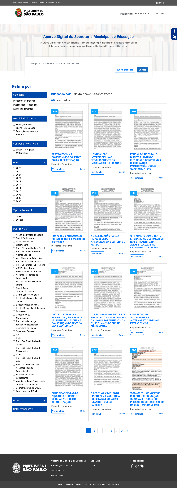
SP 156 (58, 2)
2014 (18, 184)
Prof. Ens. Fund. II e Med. (28, 251)
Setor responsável (23, 408)
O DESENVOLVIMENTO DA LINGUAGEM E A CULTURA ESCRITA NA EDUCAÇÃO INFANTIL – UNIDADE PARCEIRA (105, 399)
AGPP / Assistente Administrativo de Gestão (28, 270)
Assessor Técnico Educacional (24, 370)
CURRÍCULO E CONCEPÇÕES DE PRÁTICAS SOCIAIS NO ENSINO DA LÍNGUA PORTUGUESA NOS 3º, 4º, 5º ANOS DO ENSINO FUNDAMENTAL (108, 320)
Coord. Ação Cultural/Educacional (26, 290)
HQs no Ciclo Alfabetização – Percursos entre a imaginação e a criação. (68, 239)
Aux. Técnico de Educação (29, 258)
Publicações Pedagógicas (26, 105)
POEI (18, 354)
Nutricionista (22, 318)
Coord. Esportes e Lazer (27, 294)
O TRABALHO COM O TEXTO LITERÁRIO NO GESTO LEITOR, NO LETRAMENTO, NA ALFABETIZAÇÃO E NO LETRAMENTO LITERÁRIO (147, 242)
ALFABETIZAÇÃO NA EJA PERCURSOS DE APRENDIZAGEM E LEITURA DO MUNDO (108, 240)
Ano (15, 162)
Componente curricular (26, 143)
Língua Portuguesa (25, 149)
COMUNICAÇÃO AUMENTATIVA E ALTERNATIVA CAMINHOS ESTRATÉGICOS (144, 319)
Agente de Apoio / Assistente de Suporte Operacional (30, 383)
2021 (18, 181)
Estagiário (21, 311)
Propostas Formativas (24, 100)
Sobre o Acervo (142, 13)
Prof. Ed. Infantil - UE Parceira (30, 265)
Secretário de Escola (26, 328)
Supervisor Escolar (25, 331)
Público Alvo (20, 228)
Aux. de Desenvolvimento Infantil (28, 283)
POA (18, 338)
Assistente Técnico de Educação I (27, 276)
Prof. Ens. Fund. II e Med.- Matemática (28, 350)
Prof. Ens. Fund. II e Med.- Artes (28, 360)
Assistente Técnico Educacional (25, 376)
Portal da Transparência (46, 2)
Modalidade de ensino (25, 118)
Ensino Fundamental (23, 109)
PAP (18, 334)
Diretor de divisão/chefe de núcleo (29, 300)
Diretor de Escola (24, 241)
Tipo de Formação (23, 210)
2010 (18, 191)
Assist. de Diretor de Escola (29, 235)
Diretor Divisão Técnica (27, 304)
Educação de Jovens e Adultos (27, 133)
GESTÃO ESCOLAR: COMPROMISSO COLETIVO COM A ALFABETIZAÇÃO (66, 157)
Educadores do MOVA (26, 391)
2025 (18, 171)
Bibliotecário (22, 245)
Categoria (18, 94)
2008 (18, 194)
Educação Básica (24, 124)
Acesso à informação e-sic (20, 2)
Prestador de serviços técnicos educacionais (27, 323)
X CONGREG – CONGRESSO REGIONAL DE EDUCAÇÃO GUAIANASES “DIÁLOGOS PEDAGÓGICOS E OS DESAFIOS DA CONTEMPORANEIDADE (147, 399)
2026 (18, 168)
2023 (18, 178)
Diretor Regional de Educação (30, 308)
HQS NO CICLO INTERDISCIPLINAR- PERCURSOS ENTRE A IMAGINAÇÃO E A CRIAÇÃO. (106, 158)
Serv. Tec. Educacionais (27, 364)
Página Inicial (126, 13)
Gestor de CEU (23, 314)
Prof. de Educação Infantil (28, 261)
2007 (18, 198)
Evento (19, 220)
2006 (18, 201)
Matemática (22, 153)
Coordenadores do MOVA (28, 388)
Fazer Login (158, 13)
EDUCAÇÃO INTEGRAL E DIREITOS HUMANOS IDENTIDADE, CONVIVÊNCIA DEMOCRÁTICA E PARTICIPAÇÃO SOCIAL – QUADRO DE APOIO (145, 161)
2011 (18, 188)
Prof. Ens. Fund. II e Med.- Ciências (28, 343)
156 (93, 465)
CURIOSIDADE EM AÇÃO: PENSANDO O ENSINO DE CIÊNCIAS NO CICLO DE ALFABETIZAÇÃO (65, 397)
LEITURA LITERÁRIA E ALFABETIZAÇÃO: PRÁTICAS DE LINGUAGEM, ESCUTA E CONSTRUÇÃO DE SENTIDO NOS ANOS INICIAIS (67, 320)
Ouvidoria (33, 2)
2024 (18, 174)
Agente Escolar (23, 255)
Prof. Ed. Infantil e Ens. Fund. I (30, 248)
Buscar (142, 69)
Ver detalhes (58, 169)
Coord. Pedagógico (25, 238)
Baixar (82, 169)
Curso (19, 216)
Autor (16, 400)
